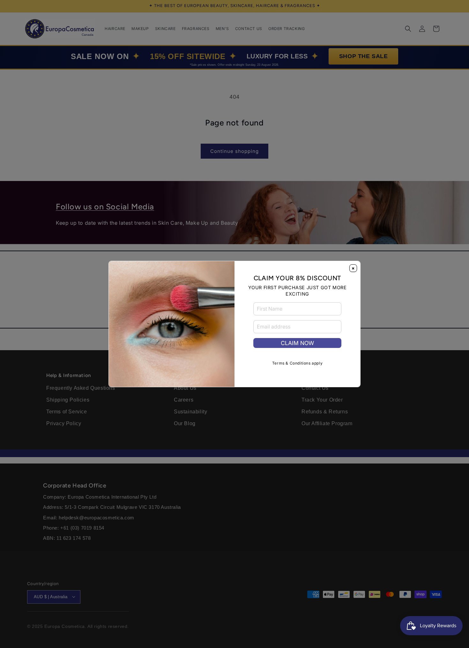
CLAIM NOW (297, 343)
